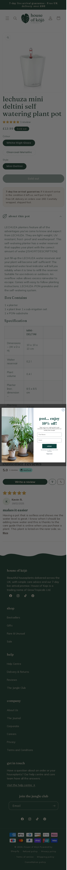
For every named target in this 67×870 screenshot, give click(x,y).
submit (48, 446)
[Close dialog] (62, 409)
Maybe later (48, 453)
